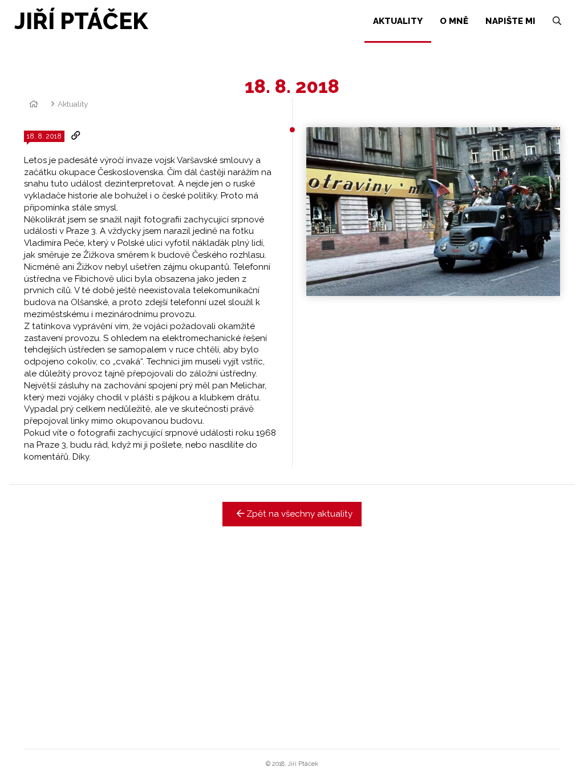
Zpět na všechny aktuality (298, 514)
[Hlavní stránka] (31, 103)
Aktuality (73, 103)
